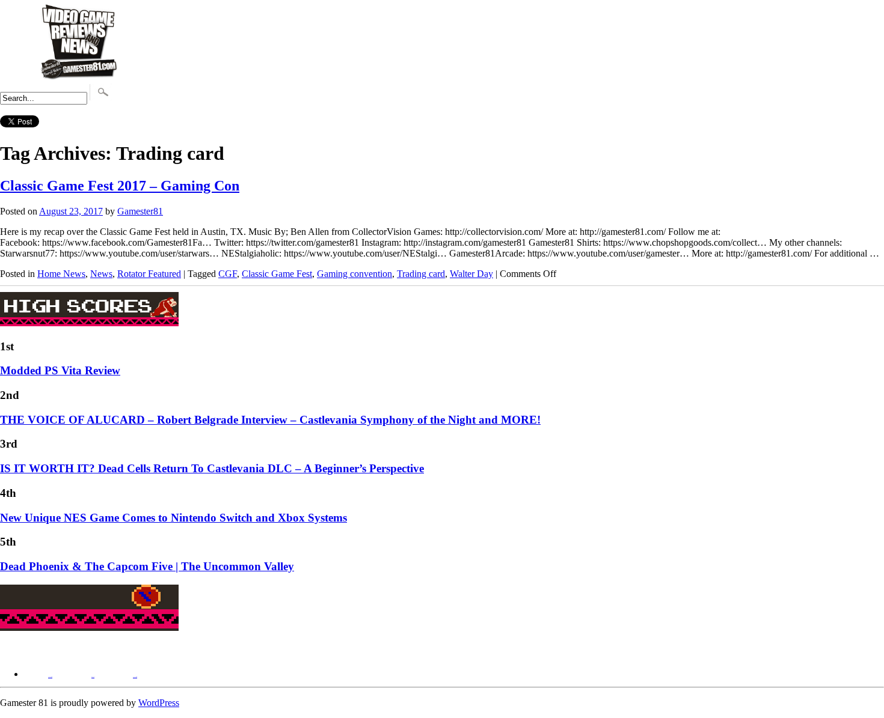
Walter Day (471, 274)
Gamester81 (140, 211)
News (101, 274)
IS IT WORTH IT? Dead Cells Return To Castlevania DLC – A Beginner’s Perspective (212, 468)
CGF (227, 274)
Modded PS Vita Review (60, 370)
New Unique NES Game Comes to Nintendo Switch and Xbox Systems (173, 517)
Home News (61, 274)
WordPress (158, 703)
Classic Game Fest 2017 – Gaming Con (119, 185)
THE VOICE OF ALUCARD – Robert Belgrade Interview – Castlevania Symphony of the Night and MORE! (270, 419)
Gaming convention (354, 274)
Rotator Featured (149, 274)
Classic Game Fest (277, 274)
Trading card (421, 274)
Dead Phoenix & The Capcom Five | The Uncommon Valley (147, 566)
